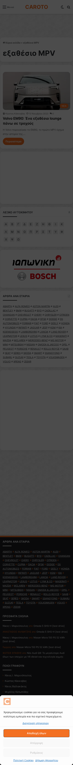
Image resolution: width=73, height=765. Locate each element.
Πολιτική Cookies (23, 760)
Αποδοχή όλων (36, 733)
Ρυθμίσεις (36, 752)
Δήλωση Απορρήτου (46, 760)
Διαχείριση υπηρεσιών (36, 723)
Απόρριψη (36, 743)
